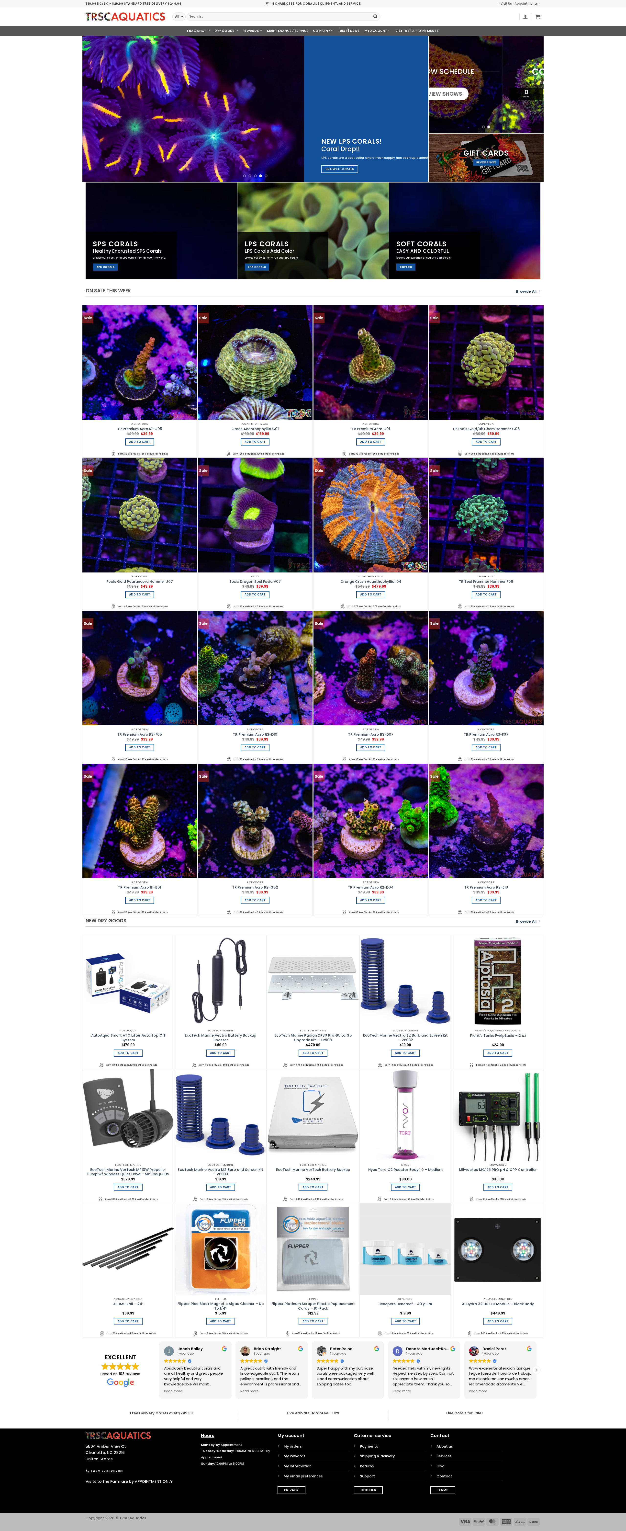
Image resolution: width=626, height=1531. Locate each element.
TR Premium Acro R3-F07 (486, 734)
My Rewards (294, 1456)
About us (444, 1446)
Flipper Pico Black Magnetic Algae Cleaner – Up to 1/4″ (221, 1306)
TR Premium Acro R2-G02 (255, 887)
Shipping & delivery (377, 1456)
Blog (440, 1466)
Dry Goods (224, 31)
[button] (525, 16)
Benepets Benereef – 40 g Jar (406, 1304)
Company (321, 31)
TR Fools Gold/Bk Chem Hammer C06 (486, 429)
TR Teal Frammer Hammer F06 (486, 581)
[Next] (415, 108)
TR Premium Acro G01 (371, 429)
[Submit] (375, 16)
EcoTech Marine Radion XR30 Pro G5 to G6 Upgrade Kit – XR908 (313, 1037)
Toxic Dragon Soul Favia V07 (255, 581)
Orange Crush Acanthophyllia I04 (370, 581)
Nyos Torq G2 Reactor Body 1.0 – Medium (405, 1169)
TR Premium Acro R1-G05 (139, 429)
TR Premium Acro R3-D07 (370, 734)
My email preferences (303, 1476)
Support (367, 1476)
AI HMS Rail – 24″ (128, 1304)
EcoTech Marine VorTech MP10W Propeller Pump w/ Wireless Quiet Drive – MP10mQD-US (128, 1172)
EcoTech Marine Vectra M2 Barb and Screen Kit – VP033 (220, 1172)
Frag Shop (196, 31)
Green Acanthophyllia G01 (255, 429)
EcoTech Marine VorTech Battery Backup (313, 1169)
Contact (444, 1476)
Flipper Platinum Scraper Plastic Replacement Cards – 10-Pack (313, 1306)
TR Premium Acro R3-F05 (139, 734)
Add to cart (139, 442)
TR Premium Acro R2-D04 (370, 887)
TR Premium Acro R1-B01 (139, 887)
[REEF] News (349, 31)
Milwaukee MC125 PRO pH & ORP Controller (498, 1169)
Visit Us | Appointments (417, 31)
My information (298, 1466)
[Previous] (95, 108)
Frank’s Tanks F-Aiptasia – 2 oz (498, 1035)
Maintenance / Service (287, 31)
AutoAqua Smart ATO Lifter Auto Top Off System (128, 1037)
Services (444, 1456)
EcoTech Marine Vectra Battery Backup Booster (220, 1037)
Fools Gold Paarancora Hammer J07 (140, 581)
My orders (293, 1446)
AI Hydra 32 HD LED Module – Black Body (498, 1304)
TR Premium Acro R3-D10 (255, 734)
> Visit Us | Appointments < (519, 3)
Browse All (526, 291)
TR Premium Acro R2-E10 (486, 887)
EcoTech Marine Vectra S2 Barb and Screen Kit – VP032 (405, 1037)
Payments (369, 1446)
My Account (376, 31)
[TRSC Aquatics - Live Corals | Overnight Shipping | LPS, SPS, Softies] (125, 16)
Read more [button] (173, 1391)
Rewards (251, 31)
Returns (367, 1466)
